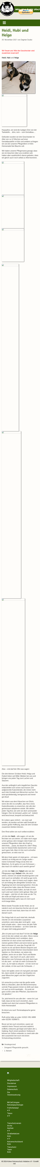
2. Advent (8, 1051)
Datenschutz (12, 1089)
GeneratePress (21, 1164)
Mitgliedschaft (13, 1080)
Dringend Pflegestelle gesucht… (16, 1047)
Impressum (12, 1086)
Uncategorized (10, 1044)
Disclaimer (11, 1083)
